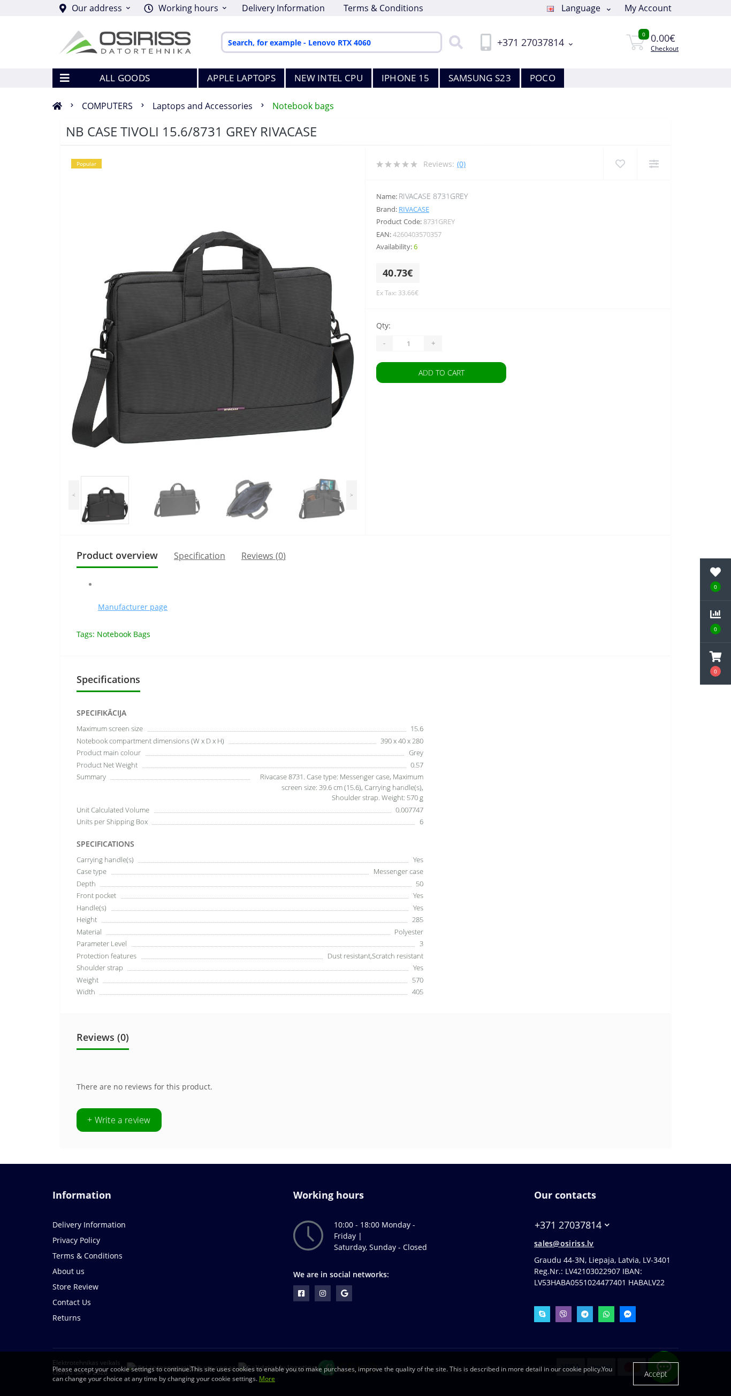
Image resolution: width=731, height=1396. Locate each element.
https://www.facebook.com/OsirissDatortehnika (301, 1293)
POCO (542, 78)
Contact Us (71, 1302)
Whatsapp (606, 1314)
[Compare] (654, 164)
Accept (655, 1374)
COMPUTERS (107, 106)
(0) (461, 164)
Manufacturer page (132, 607)
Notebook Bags (123, 634)
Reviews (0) (263, 556)
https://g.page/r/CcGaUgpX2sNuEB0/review (344, 1293)
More (267, 1378)
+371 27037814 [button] (568, 1225)
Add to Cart (441, 372)
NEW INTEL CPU (328, 78)
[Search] (453, 42)
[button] (185, 8)
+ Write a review (119, 1120)
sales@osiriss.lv (564, 1243)
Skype (542, 1314)
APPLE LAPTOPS (241, 78)
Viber (563, 1314)
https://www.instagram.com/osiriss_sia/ (323, 1293)
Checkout (665, 48)
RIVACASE (414, 209)
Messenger (628, 1314)
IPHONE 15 (406, 78)
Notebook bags (303, 106)
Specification (199, 556)
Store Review (75, 1287)
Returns (66, 1318)
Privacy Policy (76, 1240)
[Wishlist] (620, 164)
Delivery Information (283, 8)
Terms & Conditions (383, 8)
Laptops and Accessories (203, 106)
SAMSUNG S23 (479, 78)
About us (68, 1271)
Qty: (383, 325)
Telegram (585, 1314)
